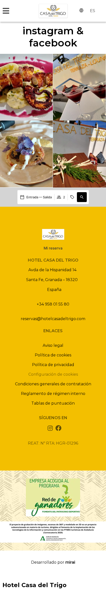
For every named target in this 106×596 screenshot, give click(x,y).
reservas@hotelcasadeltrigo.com (53, 318)
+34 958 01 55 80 (53, 304)
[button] (82, 197)
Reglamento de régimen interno (53, 393)
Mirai (70, 562)
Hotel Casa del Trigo (34, 585)
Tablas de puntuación (53, 403)
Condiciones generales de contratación (53, 384)
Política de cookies (53, 355)
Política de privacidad (53, 364)
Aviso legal (53, 345)
